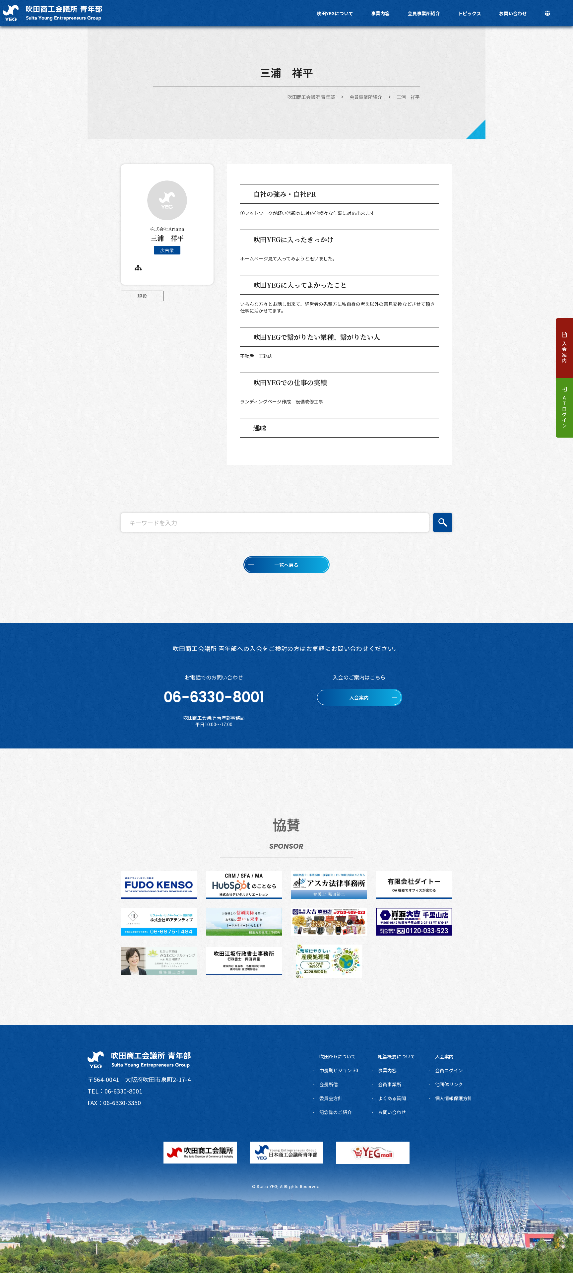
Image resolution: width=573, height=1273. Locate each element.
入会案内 (444, 1056)
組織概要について (396, 1056)
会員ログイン (449, 1070)
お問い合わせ (513, 13)
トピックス (469, 13)
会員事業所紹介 (424, 13)
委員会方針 (331, 1098)
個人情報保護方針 (453, 1098)
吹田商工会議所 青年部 (311, 97)
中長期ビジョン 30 (338, 1070)
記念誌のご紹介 (335, 1112)
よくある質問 (392, 1098)
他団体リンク (449, 1084)
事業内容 (380, 13)
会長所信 (328, 1084)
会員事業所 (389, 1084)
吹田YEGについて (335, 13)
